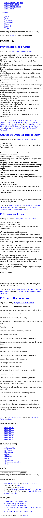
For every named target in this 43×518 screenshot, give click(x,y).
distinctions (32, 207)
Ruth (10, 419)
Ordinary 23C (5, 124)
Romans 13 (33, 128)
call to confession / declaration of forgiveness (24, 205)
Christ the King (26, 120)
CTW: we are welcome (30, 483)
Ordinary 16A (5, 122)
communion (8, 460)
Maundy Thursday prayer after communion (26, 489)
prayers (13, 124)
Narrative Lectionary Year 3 (25, 289)
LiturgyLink (4, 12)
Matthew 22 (16, 126)
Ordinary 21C (26, 122)
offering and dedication (12, 462)
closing (6, 464)
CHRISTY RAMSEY (12, 483)
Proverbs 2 (9, 128)
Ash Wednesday (14, 120)
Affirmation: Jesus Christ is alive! (16, 502)
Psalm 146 (17, 128)
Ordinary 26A (9, 438)
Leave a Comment (26, 51)
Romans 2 (3, 130)
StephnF (25, 209)
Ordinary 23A (9, 432)
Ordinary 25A (9, 436)
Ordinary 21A (9, 428)
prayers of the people (34, 291)
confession (3, 207)
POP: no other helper (12, 214)
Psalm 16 (25, 128)
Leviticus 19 (7, 126)
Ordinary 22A (37, 122)
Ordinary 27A (9, 440)
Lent (34, 120)
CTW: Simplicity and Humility (15, 503)
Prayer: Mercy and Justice (15, 46)
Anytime (12, 289)
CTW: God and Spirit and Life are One (18, 511)
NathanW (22, 291)
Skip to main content (11, 5)
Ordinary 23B (13, 207)
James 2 (35, 124)
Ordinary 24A (9, 434)
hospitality (3, 209)
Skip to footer (9, 9)
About (18, 485)
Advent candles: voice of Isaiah (15, 505)
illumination (8, 452)
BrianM (28, 124)
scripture (7, 454)
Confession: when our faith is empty (20, 134)
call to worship (9, 448)
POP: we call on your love (14, 298)
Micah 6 (24, 126)
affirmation (8, 456)
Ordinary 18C (15, 122)
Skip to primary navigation (13, 3)
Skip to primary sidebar (12, 7)
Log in (25, 515)
